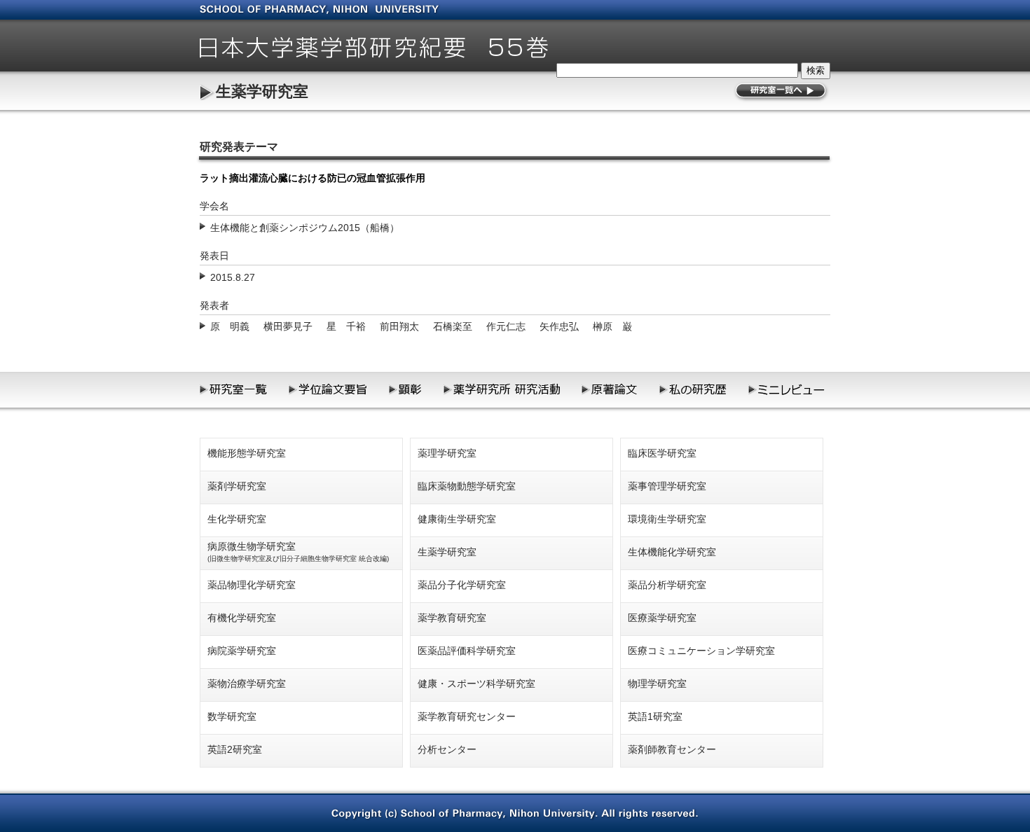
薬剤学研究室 (236, 486)
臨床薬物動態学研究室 (467, 486)
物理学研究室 (657, 683)
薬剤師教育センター (672, 749)
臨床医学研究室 (662, 453)
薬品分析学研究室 (667, 584)
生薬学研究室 (262, 91)
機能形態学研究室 (246, 453)
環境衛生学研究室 (667, 519)
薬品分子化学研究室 (462, 584)
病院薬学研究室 (241, 650)
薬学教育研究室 (452, 617)
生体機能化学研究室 (672, 551)
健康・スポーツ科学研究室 (476, 683)
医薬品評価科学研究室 (467, 650)
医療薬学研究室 (662, 617)
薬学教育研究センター (467, 716)
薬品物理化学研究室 (251, 584)
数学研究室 (231, 716)
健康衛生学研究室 (457, 519)
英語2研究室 (234, 749)
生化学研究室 (236, 519)
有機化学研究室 (241, 617)
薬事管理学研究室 (667, 486)
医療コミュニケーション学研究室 (701, 650)
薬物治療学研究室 (246, 683)
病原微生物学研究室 (298, 551)
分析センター (447, 749)
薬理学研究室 (447, 453)
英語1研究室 (655, 716)
